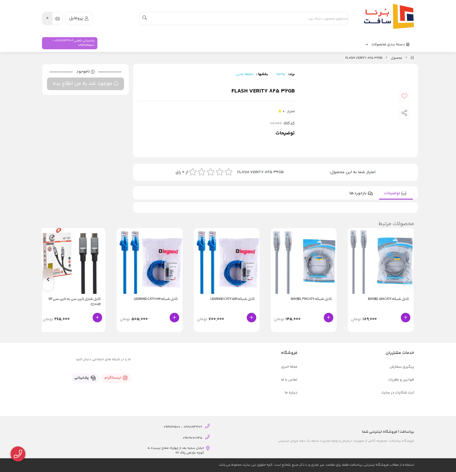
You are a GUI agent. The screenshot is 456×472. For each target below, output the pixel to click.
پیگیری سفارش (402, 367)
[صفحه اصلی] (412, 58)
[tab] (396, 193)
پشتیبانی (82, 378)
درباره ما (291, 393)
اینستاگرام (113, 378)
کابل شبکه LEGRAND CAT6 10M (156, 299)
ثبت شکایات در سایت (397, 393)
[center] (144, 18)
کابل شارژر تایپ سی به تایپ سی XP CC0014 (74, 302)
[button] (48, 279)
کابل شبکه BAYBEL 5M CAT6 (388, 299)
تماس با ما (289, 380)
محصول (396, 58)
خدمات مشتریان (400, 353)
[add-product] (406, 318)
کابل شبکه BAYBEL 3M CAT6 (311, 299)
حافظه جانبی (245, 74)
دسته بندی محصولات (388, 44)
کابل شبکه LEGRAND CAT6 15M (232, 299)
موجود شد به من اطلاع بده (83, 84)
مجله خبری (289, 367)
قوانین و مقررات (401, 380)
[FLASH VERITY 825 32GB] (387, 16)
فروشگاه (289, 353)
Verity (280, 74)
